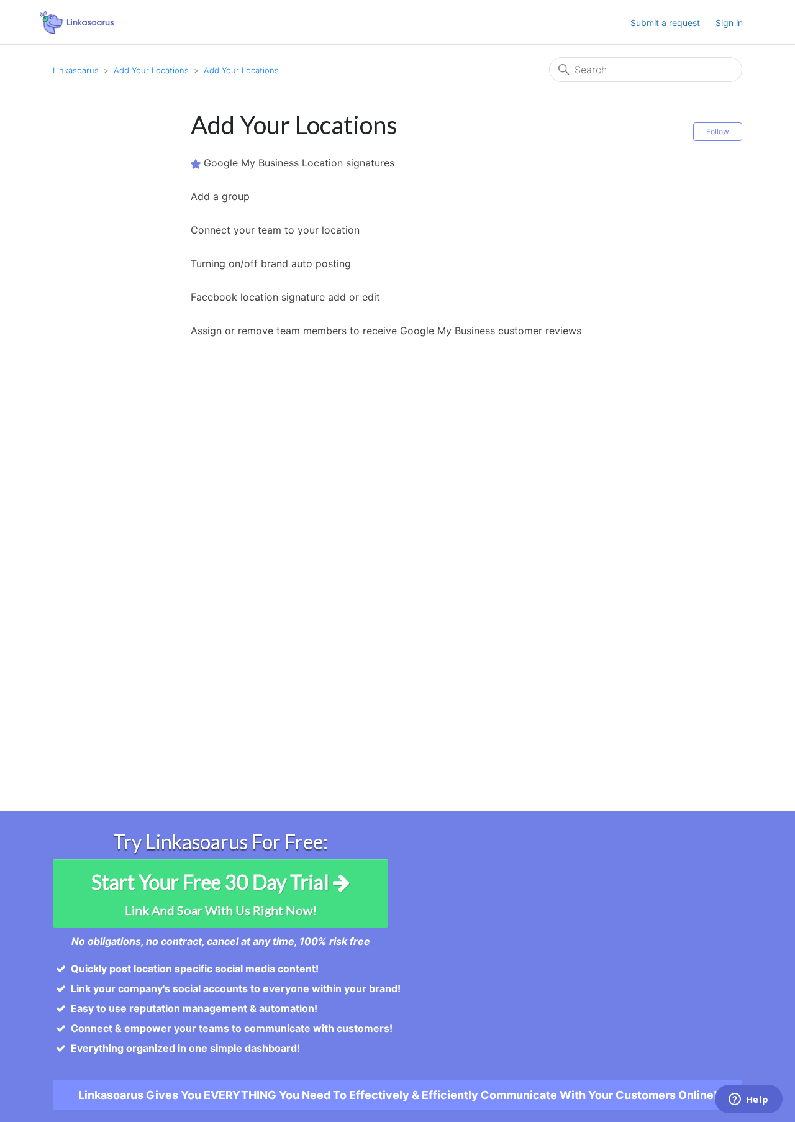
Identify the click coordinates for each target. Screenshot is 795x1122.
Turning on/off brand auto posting (271, 263)
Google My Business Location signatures (299, 163)
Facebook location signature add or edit (285, 297)
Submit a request (665, 22)
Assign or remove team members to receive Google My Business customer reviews (386, 330)
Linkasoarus (76, 70)
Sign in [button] (729, 22)
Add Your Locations (151, 70)
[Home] (77, 21)
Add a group (220, 196)
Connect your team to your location (275, 230)
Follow (717, 131)
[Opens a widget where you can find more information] (748, 1100)
